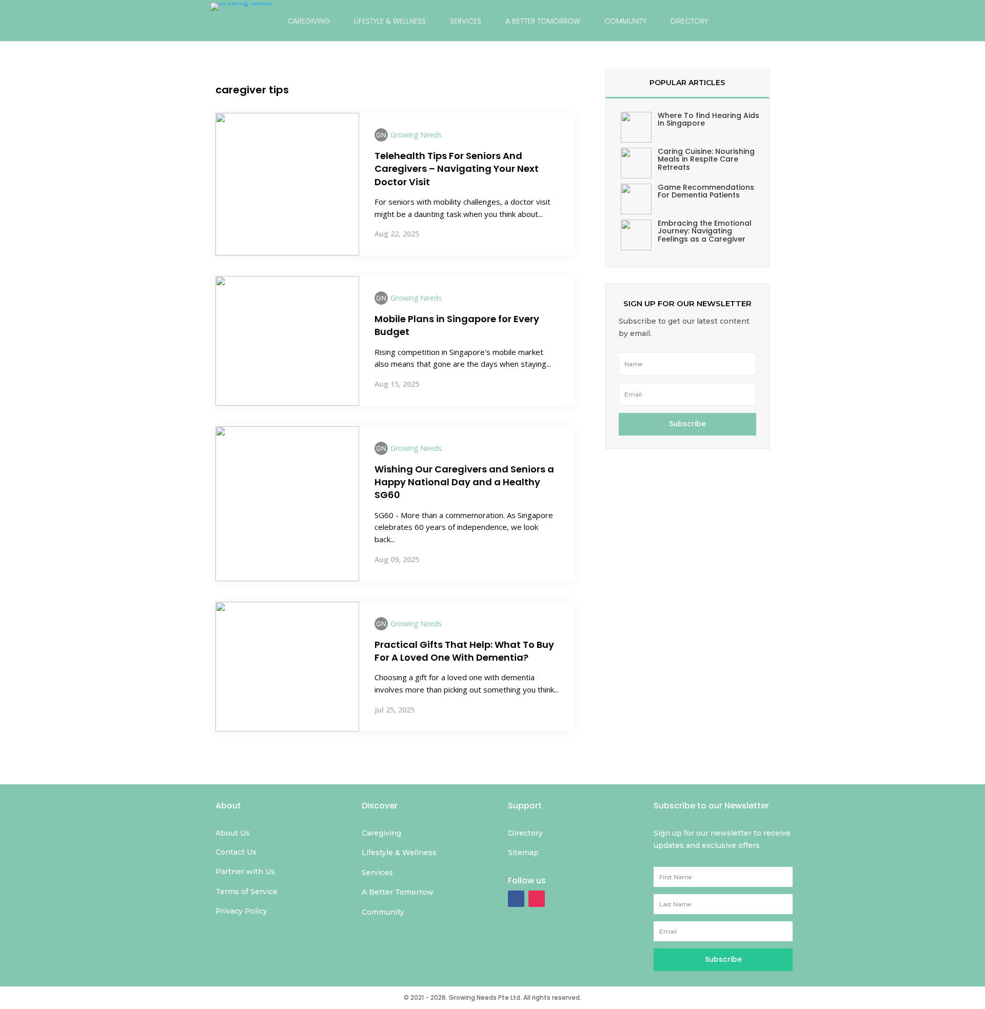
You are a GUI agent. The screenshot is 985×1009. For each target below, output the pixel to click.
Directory (689, 21)
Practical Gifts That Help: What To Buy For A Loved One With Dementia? (464, 651)
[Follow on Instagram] (536, 899)
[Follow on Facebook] (516, 899)
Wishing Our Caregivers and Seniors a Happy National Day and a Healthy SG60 (464, 482)
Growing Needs (416, 135)
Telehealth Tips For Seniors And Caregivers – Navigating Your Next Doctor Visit (457, 168)
